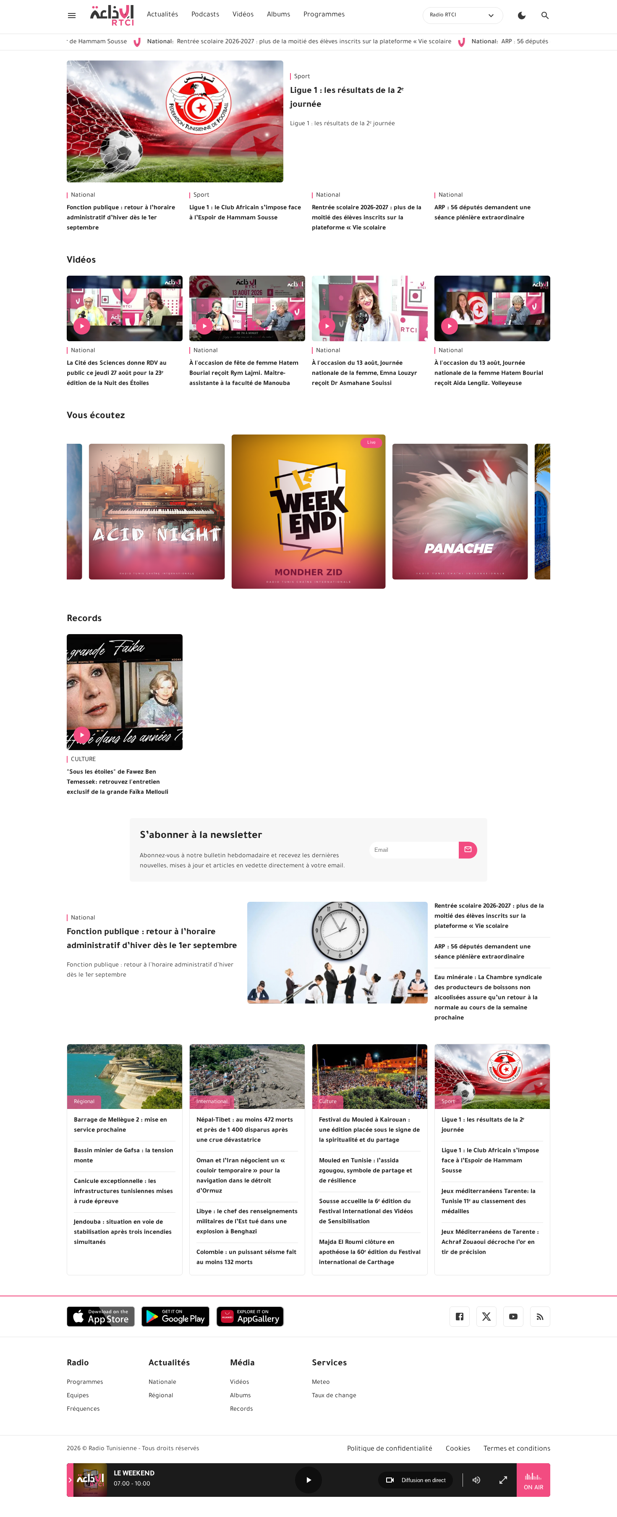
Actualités (162, 15)
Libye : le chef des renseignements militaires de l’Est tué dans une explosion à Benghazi (247, 1222)
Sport (302, 77)
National (83, 195)
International (211, 1102)
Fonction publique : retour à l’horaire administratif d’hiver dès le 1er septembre (121, 218)
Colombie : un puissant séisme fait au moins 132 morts (246, 1258)
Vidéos (243, 15)
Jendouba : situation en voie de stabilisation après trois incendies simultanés (123, 1232)
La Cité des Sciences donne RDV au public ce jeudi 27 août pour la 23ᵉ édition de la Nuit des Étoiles (117, 374)
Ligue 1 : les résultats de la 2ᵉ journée (347, 98)
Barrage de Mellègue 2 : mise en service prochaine (120, 1125)
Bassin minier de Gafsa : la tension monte (123, 1156)
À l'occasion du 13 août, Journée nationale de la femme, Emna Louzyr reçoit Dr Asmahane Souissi (364, 374)
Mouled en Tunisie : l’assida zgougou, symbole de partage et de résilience (365, 1171)
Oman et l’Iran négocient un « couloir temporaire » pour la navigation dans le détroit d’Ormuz (240, 1176)
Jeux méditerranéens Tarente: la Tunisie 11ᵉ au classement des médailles (489, 1202)
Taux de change (334, 1396)
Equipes (78, 1396)
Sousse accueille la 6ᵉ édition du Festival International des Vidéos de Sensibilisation (366, 1212)
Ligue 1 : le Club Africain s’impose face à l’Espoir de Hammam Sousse (245, 213)
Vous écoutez (96, 417)
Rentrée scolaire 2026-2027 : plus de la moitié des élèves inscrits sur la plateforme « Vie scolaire (246, 42)
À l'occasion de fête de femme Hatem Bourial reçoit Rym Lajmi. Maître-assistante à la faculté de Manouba (243, 374)
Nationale (162, 1383)
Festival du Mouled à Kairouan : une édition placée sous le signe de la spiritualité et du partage (369, 1130)
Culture (328, 1102)
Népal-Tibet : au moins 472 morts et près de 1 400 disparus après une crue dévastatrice (244, 1130)
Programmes (324, 15)
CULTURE (83, 760)
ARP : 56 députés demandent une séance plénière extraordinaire (482, 213)
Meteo (321, 1383)
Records (84, 620)
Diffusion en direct (424, 1480)
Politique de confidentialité (389, 1449)
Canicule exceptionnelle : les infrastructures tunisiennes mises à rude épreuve (123, 1192)
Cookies (458, 1449)
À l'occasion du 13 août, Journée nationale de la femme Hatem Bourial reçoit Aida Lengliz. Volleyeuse (488, 374)
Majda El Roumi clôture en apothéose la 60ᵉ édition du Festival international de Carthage (370, 1253)
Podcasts (205, 15)
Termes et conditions (517, 1449)
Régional (84, 1102)
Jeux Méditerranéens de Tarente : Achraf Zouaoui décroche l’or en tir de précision (490, 1243)
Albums (278, 15)
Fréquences (83, 1409)
